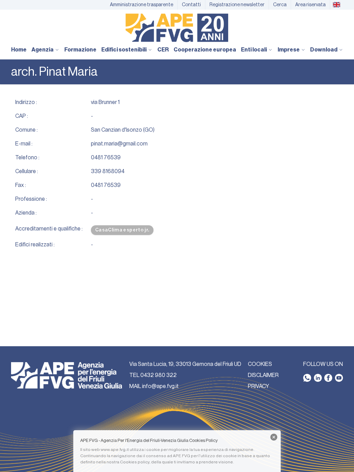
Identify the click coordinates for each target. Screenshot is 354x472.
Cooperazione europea (205, 50)
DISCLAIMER (263, 375)
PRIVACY (258, 386)
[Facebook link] (328, 378)
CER (163, 50)
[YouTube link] (339, 378)
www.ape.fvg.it (115, 449)
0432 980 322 (158, 375)
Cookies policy (134, 462)
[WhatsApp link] (307, 378)
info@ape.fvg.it (160, 386)
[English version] (336, 5)
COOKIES (260, 364)
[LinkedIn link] (318, 378)
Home (19, 50)
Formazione (80, 50)
